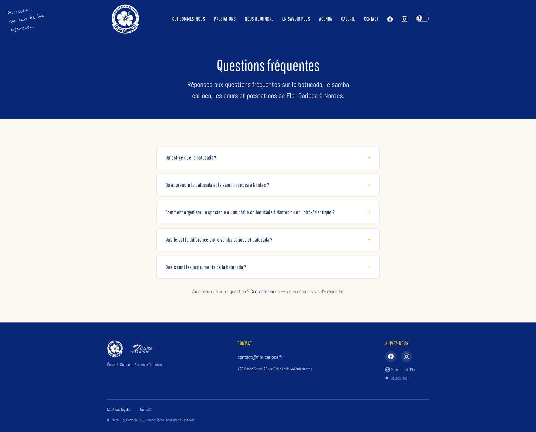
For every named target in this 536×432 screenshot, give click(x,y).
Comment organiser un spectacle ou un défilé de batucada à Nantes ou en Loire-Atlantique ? (250, 212)
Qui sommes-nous (188, 19)
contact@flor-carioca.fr (260, 357)
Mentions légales (119, 409)
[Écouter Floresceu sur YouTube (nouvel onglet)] (26, 19)
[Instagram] (404, 19)
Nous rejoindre (259, 19)
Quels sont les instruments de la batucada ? (206, 267)
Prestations (225, 19)
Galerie (348, 19)
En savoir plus (296, 19)
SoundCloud (399, 378)
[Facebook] (390, 19)
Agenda (325, 19)
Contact (371, 19)
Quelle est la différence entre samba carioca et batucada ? (219, 239)
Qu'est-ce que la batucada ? (191, 157)
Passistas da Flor (403, 369)
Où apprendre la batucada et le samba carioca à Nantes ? (217, 185)
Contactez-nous (265, 291)
